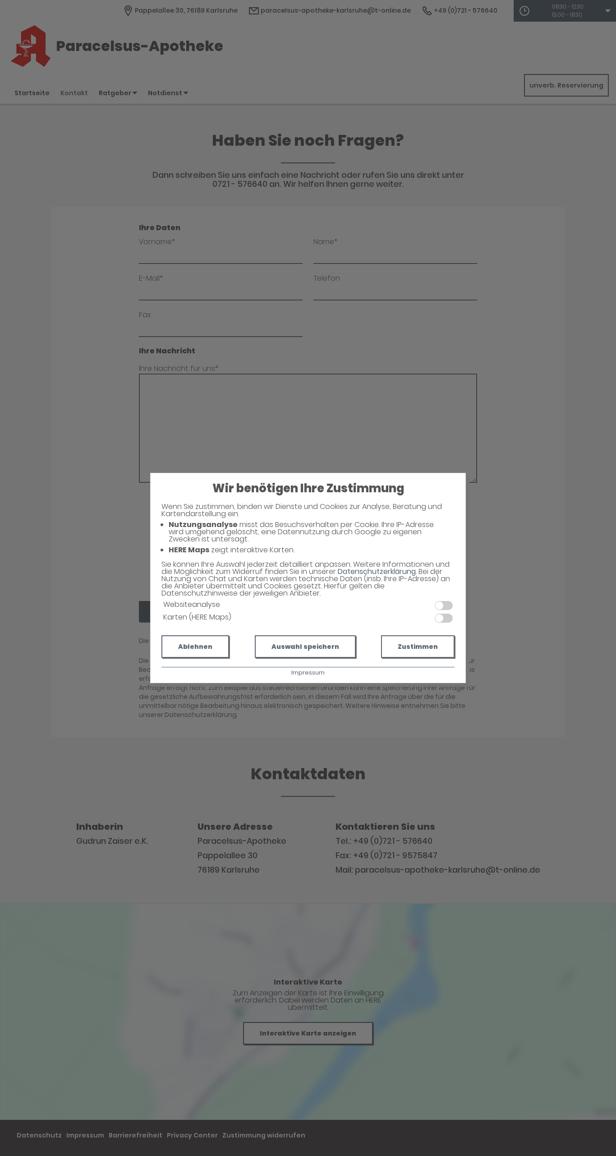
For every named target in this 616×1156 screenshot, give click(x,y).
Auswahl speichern (305, 646)
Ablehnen (195, 646)
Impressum (308, 672)
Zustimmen (418, 646)
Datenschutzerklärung (377, 571)
